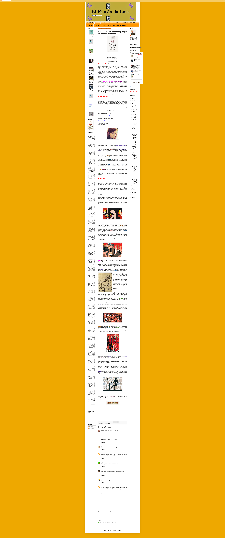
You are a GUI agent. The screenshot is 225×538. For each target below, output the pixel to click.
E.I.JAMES (91, 206)
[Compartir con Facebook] (116, 422)
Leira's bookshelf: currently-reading (136, 53)
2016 (133, 194)
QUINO (89, 363)
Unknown (103, 485)
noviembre (135, 187)
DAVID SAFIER (91, 200)
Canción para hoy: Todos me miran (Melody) (134, 151)
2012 (133, 103)
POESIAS (103, 25)
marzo (134, 111)
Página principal (90, 22)
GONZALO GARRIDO (91, 246)
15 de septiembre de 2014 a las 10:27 (111, 439)
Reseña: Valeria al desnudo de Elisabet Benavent (134, 162)
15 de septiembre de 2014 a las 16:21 (110, 452)
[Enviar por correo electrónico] (113, 422)
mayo (134, 114)
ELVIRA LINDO (90, 220)
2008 (133, 97)
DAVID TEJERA (90, 201)
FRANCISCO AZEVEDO (91, 236)
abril (133, 112)
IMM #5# (93, 114)
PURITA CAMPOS (90, 362)
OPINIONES (96, 25)
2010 (133, 100)
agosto (134, 119)
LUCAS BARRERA (90, 301)
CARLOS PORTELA (91, 175)
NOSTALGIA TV (133, 22)
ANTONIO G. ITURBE (91, 153)
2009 (133, 98)
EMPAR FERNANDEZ (91, 221)
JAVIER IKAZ (90, 261)
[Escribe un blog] (114, 422)
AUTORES (104, 22)
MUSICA (117, 22)
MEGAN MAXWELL (90, 328)
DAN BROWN (91, 189)
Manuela (102, 430)
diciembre (134, 189)
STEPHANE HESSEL (91, 390)
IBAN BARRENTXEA (91, 251)
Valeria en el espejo (102, 122)
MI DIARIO (109, 25)
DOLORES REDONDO (91, 205)
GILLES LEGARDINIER (91, 243)
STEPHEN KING (90, 391)
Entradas (91, 426)
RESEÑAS (98, 22)
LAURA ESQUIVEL (90, 293)
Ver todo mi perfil (133, 44)
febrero (134, 109)
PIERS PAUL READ (90, 361)
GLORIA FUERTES (90, 245)
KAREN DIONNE (91, 282)
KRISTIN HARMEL (90, 291)
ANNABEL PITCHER (91, 151)
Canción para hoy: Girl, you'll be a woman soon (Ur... (134, 142)
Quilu (102, 446)
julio (133, 117)
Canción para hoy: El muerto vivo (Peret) (134, 125)
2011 (133, 101)
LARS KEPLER (90, 292)
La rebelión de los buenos (135, 60)
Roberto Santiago (136, 62)
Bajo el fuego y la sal (135, 76)
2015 (133, 192)
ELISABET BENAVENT (106, 423)
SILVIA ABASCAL (90, 383)
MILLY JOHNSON (91, 335)
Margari (102, 462)
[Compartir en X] (115, 422)
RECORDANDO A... (124, 22)
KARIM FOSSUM (90, 283)
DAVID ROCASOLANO (91, 199)
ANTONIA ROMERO (91, 152)
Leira (133, 35)
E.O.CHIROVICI (90, 207)
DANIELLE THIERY (92, 193)
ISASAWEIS (89, 254)
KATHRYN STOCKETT (91, 289)
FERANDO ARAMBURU (91, 231)
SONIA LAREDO (90, 384)
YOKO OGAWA (91, 400)
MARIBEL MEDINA (90, 323)
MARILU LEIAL (90, 324)
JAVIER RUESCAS (90, 262)
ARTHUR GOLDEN (92, 159)
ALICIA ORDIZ (92, 143)
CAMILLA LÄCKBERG (91, 172)
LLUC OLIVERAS (90, 298)
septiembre (135, 120)
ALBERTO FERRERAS (91, 137)
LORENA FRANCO (90, 299)
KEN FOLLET (91, 290)
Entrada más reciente (102, 515)
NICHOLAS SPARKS (91, 345)
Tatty (102, 452)
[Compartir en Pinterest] (118, 422)
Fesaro (102, 479)
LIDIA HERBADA (90, 297)
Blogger (119, 530)
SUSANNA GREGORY (91, 392)
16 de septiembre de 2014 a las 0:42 (111, 462)
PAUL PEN (93, 355)
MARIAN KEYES (90, 322)
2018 (133, 197)
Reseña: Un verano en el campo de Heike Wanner (134, 130)
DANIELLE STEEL (91, 192)
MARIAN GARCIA (90, 321)
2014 (133, 106)
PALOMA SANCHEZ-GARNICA (91, 350)
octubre (134, 185)
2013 (133, 105)
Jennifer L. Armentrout (137, 67)
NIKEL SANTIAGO (92, 347)
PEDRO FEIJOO (90, 359)
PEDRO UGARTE (90, 360)
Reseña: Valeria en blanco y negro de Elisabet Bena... (134, 157)
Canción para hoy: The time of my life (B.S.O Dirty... (134, 181)
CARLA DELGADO (90, 174)
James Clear (135, 56)
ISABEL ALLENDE (91, 252)
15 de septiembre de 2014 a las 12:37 (110, 446)
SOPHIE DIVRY (90, 385)
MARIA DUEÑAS (91, 314)
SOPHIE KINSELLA (90, 386)
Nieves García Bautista (91, 346)
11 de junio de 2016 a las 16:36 (111, 485)
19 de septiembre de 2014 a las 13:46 (111, 479)
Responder (103, 435)
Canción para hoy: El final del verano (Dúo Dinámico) (134, 169)
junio (134, 116)
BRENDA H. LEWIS (90, 169)
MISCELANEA (89, 25)
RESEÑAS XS (110, 22)
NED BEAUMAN (90, 343)
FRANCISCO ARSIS (91, 235)
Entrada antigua (124, 515)
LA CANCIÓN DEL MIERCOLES (119, 25)
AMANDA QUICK (90, 147)
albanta (102, 439)
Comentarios (91, 428)
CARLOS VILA (90, 176)
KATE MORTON (90, 285)
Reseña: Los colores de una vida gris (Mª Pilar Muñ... (134, 175)
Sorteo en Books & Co (134, 147)
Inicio (113, 515)
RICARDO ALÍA (90, 371)
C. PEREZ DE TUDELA (91, 170)
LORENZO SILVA (90, 300)
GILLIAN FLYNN (91, 244)
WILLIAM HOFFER (90, 399)
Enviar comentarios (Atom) (108, 517)
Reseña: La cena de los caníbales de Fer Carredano (134, 137)
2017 (133, 195)
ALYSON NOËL (90, 146)
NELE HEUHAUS (90, 344)
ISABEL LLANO (91, 253)
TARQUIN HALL (91, 393)
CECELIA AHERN (90, 183)
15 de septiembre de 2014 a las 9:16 (111, 430)
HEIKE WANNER (91, 247)
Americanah (135, 70)
